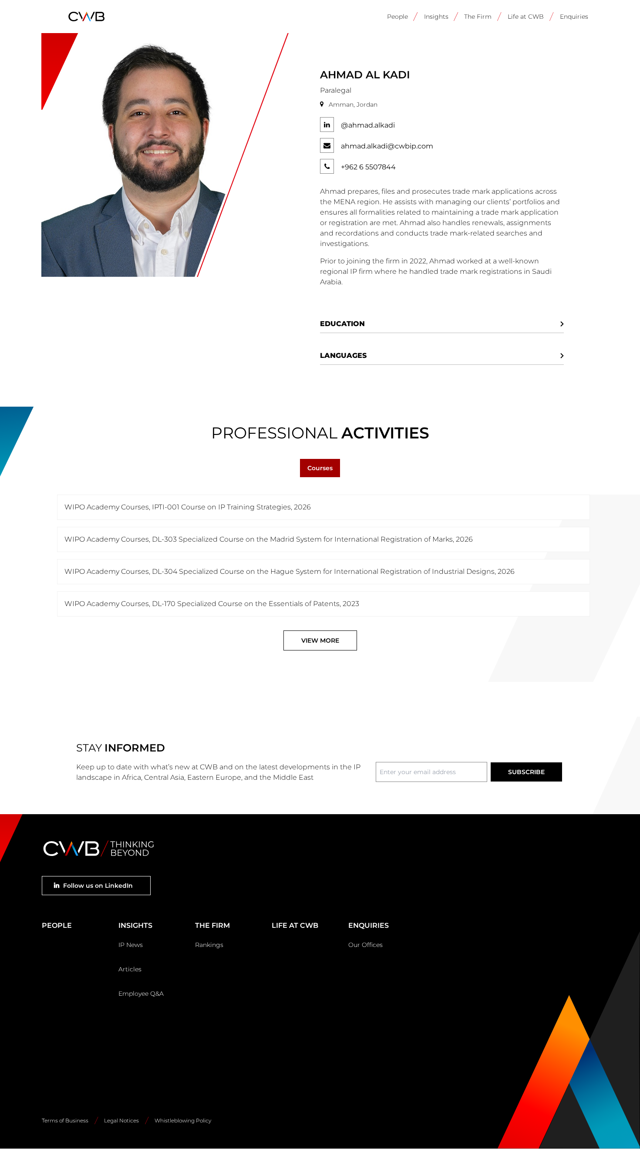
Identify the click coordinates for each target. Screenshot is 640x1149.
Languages (343, 355)
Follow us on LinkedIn (98, 886)
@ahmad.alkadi (368, 125)
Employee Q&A (141, 993)
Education (342, 324)
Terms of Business (65, 1120)
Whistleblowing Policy (183, 1120)
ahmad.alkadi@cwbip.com (387, 146)
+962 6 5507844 (368, 167)
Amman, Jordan (353, 104)
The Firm (478, 16)
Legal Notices (121, 1120)
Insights (436, 16)
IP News (130, 945)
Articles (129, 969)
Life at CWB (526, 16)
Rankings (209, 945)
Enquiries (574, 16)
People (397, 16)
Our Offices (365, 945)
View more (320, 640)
